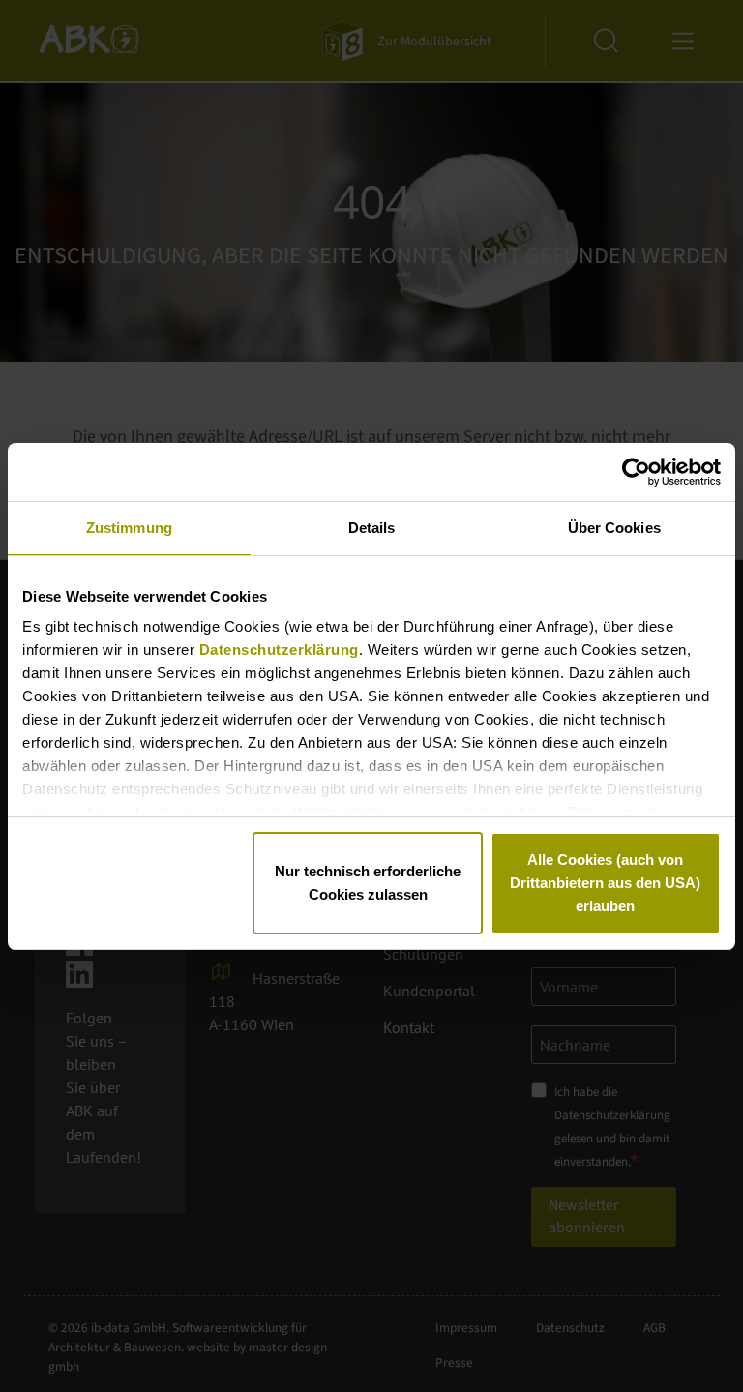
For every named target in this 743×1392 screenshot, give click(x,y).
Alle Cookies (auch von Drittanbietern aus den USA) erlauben (605, 882)
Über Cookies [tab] (614, 527)
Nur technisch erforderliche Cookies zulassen (368, 883)
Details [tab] (372, 527)
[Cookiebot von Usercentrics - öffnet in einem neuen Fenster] (636, 472)
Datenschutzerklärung (279, 649)
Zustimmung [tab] (129, 527)
